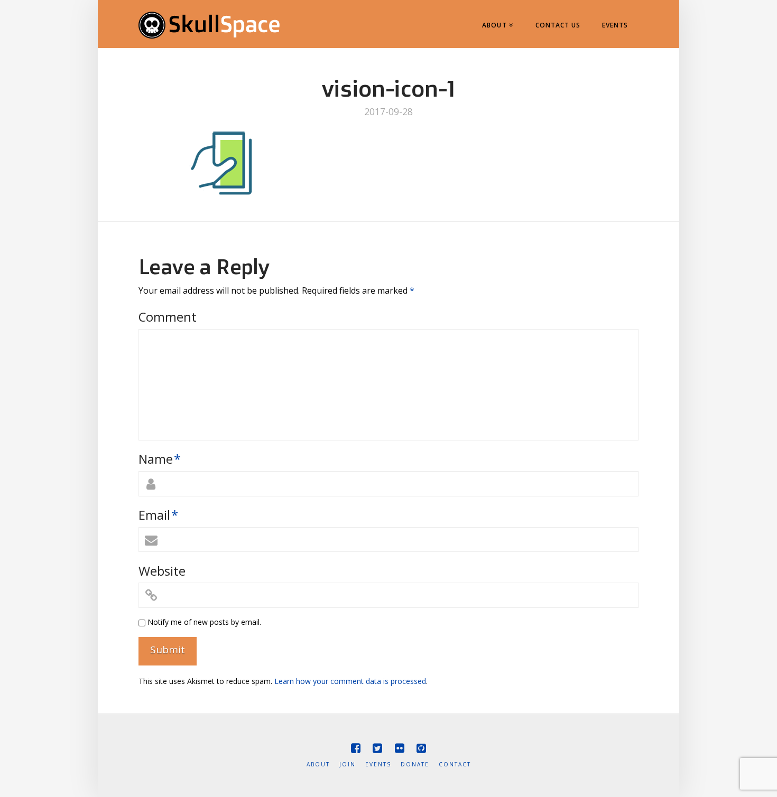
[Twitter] (377, 748)
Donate (415, 764)
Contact (455, 764)
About (318, 764)
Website (162, 570)
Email (158, 514)
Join (347, 764)
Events (378, 764)
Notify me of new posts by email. (204, 622)
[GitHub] (421, 748)
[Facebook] (355, 748)
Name (159, 458)
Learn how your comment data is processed (350, 681)
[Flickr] (399, 748)
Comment (167, 316)
